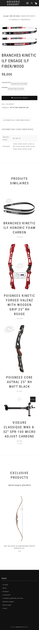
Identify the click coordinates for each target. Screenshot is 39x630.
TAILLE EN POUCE (6, 82)
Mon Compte (7, 605)
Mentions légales (8, 602)
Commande (6, 595)
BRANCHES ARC (24, 107)
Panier (5, 608)
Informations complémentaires (16, 120)
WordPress (25, 627)
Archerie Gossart (13, 3)
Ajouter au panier (20, 98)
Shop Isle (13, 627)
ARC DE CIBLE (15, 16)
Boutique (6, 591)
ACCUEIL (5, 585)
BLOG (4, 588)
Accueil (5, 16)
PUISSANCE (4, 87)
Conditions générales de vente (13, 598)
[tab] (17, 120)
